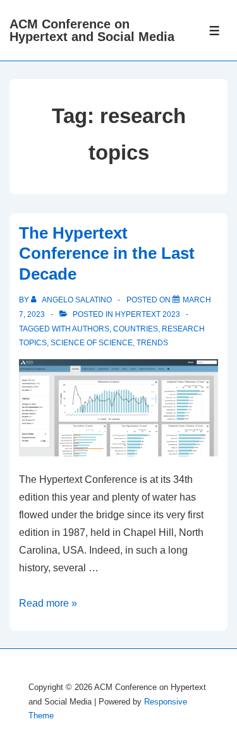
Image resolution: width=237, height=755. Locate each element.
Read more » (48, 603)
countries (135, 328)
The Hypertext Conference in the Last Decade (107, 253)
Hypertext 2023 (147, 314)
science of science (92, 342)
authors (90, 328)
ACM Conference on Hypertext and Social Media (91, 30)
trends (152, 342)
